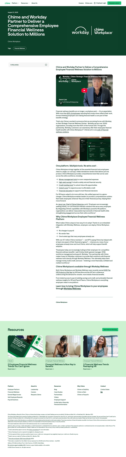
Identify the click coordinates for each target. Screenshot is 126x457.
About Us (34, 3)
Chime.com (88, 3)
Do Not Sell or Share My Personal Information (61, 403)
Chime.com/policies (34, 429)
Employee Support (60, 400)
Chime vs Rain (81, 392)
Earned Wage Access (14, 394)
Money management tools (68, 179)
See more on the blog (110, 329)
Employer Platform (13, 389)
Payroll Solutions (13, 400)
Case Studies (58, 392)
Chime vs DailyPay (83, 389)
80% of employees (73, 113)
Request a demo (114, 3)
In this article (15, 65)
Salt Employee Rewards (15, 397)
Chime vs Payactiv (83, 394)
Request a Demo (36, 394)
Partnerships (58, 394)
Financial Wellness (20, 48)
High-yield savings (65, 182)
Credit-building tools (66, 185)
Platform (14, 3)
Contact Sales (105, 389)
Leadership (34, 389)
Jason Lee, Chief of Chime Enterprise (71, 204)
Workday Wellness (72, 288)
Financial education (66, 191)
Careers (81, 3)
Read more (11, 369)
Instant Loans (63, 188)
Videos (56, 397)
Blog (55, 389)
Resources (24, 3)
